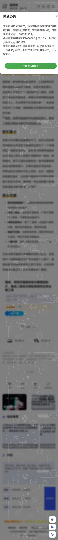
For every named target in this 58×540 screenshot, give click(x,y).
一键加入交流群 (31, 66)
